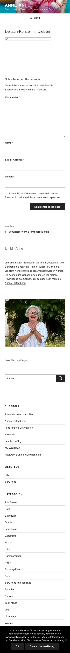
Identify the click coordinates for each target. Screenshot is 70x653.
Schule (8, 576)
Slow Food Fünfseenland (18, 582)
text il (7, 609)
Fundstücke (11, 529)
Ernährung (10, 515)
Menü (37, 17)
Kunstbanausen (13, 555)
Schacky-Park (12, 569)
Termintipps (11, 602)
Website (9, 176)
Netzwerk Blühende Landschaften (23, 454)
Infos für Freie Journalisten (19, 427)
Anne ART (16, 5)
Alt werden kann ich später (19, 414)
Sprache (9, 589)
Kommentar (12, 97)
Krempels (10, 434)
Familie (8, 522)
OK (17, 646)
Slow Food (10, 481)
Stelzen (9, 596)
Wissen (9, 623)
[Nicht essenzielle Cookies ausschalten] (66, 639)
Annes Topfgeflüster (15, 282)
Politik (8, 562)
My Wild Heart (12, 447)
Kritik (7, 549)
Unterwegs (10, 616)
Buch (7, 509)
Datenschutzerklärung (42, 646)
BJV (7, 475)
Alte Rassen (11, 502)
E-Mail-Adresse (14, 159)
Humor (8, 542)
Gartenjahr (10, 535)
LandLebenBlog (13, 441)
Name (9, 142)
